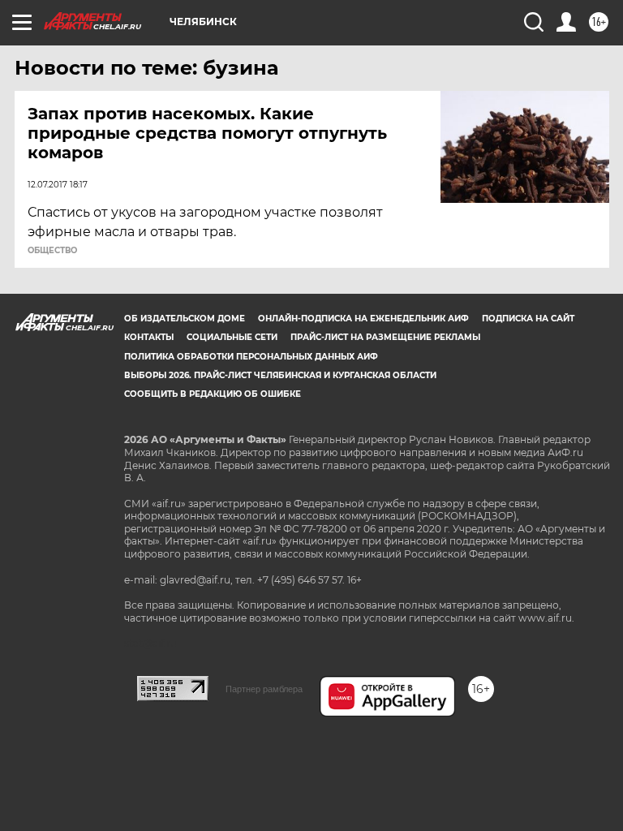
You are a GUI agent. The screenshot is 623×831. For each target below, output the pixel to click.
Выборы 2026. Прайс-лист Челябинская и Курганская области (280, 375)
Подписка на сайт (528, 318)
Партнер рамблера (264, 689)
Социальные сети (232, 337)
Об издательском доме (184, 318)
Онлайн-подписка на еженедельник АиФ (363, 318)
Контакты (149, 337)
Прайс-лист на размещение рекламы (385, 337)
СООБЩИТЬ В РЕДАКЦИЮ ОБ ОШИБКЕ (212, 394)
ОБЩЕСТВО (52, 251)
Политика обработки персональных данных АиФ (251, 356)
